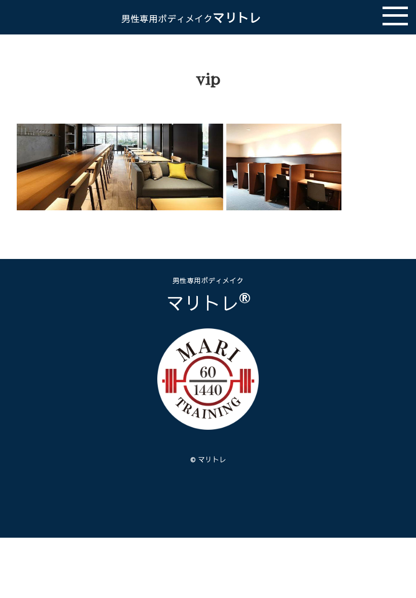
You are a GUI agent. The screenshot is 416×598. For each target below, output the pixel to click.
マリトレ (191, 17)
